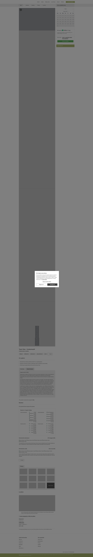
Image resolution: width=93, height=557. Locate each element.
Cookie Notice (44, 279)
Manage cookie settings (47, 281)
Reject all (41, 284)
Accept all (52, 284)
